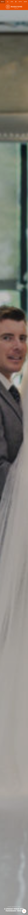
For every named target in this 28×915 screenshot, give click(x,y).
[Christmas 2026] (7, 1)
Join (12, 1)
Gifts (20, 1)
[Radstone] (14, 6)
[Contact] (16, 1)
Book (25, 1)
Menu (2, 1)
